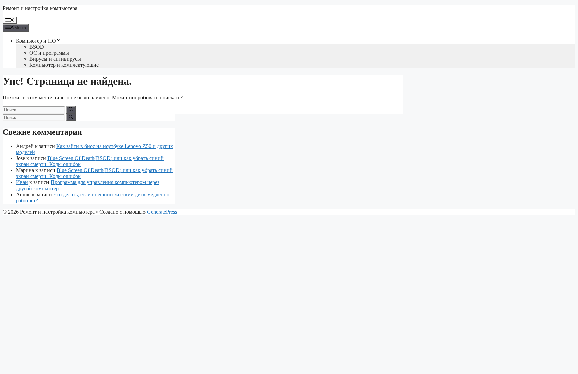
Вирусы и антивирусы (55, 59)
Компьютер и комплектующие (64, 65)
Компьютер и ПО (36, 41)
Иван (22, 182)
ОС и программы (49, 53)
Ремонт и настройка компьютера (40, 8)
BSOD (36, 47)
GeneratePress (162, 212)
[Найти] (71, 110)
